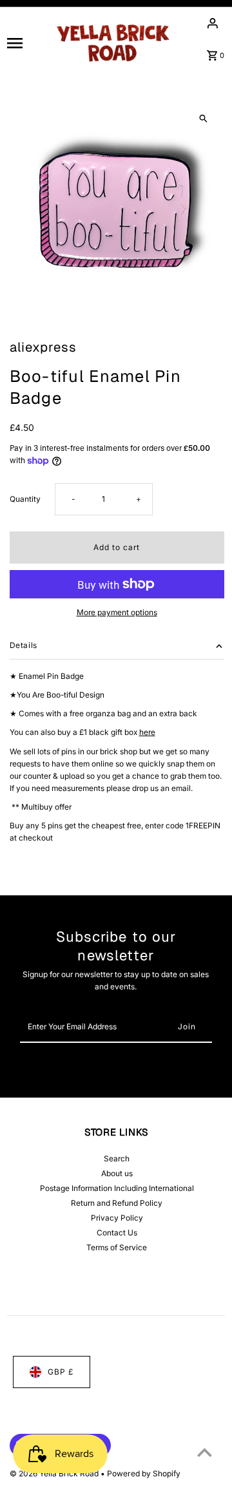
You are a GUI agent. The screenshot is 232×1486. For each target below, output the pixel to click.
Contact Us (117, 1232)
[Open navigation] (25, 42)
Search (117, 1158)
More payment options (117, 612)
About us (117, 1173)
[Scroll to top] (204, 1452)
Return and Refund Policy (116, 1203)
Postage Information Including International (117, 1188)
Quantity (25, 499)
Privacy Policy (117, 1218)
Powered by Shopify (143, 1473)
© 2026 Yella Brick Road (55, 1473)
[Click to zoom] (203, 118)
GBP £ (60, 1371)
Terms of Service (116, 1247)
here (147, 732)
